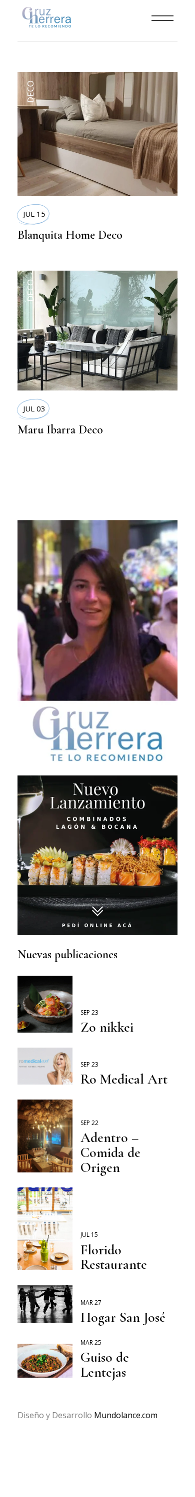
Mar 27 (91, 1302)
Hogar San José (123, 1317)
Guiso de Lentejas (104, 1365)
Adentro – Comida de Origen (110, 1152)
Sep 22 (89, 1123)
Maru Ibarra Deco (60, 429)
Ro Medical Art (124, 1079)
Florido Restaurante (113, 1257)
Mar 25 (91, 1342)
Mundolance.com (126, 1415)
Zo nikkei (107, 1027)
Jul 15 (34, 214)
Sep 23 (89, 1012)
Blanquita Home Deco (70, 235)
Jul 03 (34, 408)
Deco (30, 91)
